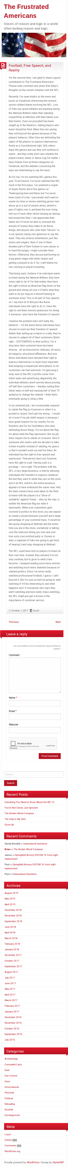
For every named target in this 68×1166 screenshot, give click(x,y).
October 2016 (12, 1028)
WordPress (33, 1162)
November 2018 (13, 915)
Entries (11, 1140)
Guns (7, 1081)
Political (9, 1098)
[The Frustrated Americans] (34, 44)
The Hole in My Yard (15, 819)
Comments (13, 1145)
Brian (7, 849)
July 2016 (10, 1039)
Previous (14, 622)
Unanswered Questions (35, 843)
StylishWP (58, 1162)
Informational (12, 1087)
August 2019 (11, 893)
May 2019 (10, 898)
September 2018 (13, 921)
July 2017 (10, 977)
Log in (8, 1134)
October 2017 (12, 960)
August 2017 (11, 972)
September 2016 (13, 1034)
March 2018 (11, 938)
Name (13, 697)
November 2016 (13, 1022)
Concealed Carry (13, 1064)
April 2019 (10, 904)
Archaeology (11, 1058)
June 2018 (10, 927)
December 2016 (13, 1017)
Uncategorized (12, 1115)
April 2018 (10, 932)
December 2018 (13, 910)
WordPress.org (12, 1151)
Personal (9, 1092)
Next (58, 622)
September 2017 (13, 966)
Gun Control (11, 1075)
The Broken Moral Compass (19, 813)
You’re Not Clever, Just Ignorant (21, 807)
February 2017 (12, 1005)
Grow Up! (9, 824)
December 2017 (13, 955)
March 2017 (11, 1000)
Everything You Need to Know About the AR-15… (30, 802)
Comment (14, 655)
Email (13, 711)
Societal (9, 1109)
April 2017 (10, 994)
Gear (7, 1070)
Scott (36, 610)
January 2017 (12, 1011)
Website (13, 724)
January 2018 (12, 949)
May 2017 (10, 989)
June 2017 (10, 983)
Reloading (10, 1104)
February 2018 (12, 943)
